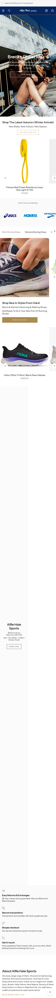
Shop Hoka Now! (20, 320)
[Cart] (52, 11)
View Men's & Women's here (28, 71)
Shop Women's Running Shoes (20, 285)
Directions (14, 646)
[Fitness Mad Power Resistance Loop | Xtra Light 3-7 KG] (24, 161)
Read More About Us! (13, 995)
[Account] (46, 11)
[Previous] (3, 65)
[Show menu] (4, 11)
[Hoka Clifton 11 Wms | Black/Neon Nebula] (24, 349)
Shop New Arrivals (27, 132)
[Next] (52, 65)
